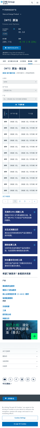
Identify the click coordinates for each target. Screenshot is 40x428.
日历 (36, 61)
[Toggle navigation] (37, 2)
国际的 (5, 356)
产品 (4, 95)
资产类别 (5, 87)
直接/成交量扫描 (9, 73)
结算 (4, 61)
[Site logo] (8, 2)
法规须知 (6, 361)
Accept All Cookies (20, 424)
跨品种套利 (30, 73)
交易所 (5, 78)
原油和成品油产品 (10, 10)
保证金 (30, 61)
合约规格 (23, 61)
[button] (12, 48)
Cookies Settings (20, 418)
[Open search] (32, 2)
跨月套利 (20, 73)
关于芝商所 (6, 351)
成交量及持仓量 (13, 61)
